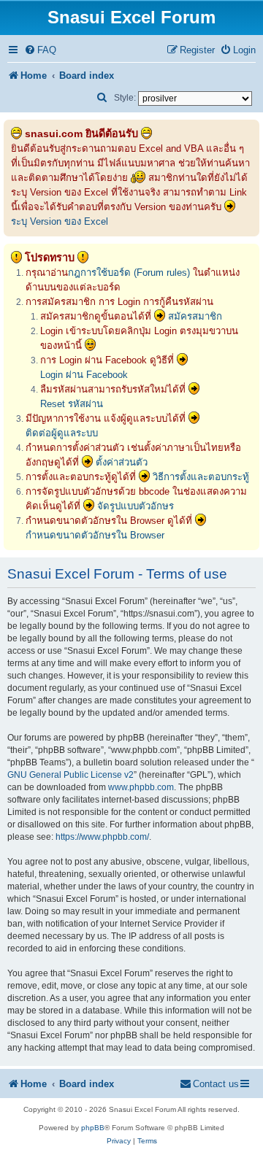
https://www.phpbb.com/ (102, 837)
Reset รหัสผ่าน (71, 403)
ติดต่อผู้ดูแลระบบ (62, 433)
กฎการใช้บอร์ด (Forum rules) (129, 272)
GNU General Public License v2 (70, 775)
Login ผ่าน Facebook (84, 374)
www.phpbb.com (141, 787)
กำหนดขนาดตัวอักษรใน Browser (95, 535)
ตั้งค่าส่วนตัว (122, 462)
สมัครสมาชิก (195, 316)
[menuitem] (40, 50)
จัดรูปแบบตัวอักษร (135, 506)
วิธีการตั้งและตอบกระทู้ (201, 476)
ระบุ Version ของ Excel (59, 221)
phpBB (92, 1128)
